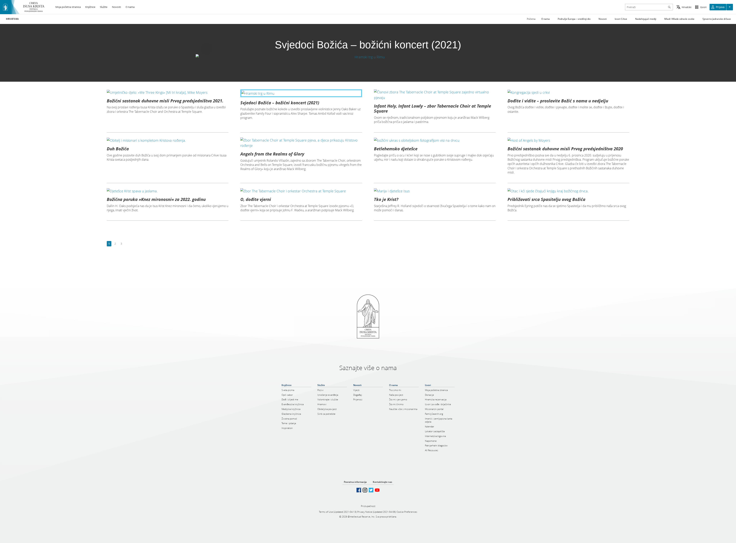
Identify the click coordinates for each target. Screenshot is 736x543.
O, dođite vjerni (255, 199)
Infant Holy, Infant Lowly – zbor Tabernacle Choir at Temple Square (432, 108)
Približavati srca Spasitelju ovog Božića (546, 199)
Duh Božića (118, 148)
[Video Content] (368, 57)
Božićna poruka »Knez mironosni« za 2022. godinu (156, 199)
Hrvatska (12, 19)
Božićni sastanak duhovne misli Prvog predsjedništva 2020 (565, 148)
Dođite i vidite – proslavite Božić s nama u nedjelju (558, 101)
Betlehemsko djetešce (395, 148)
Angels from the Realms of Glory (272, 154)
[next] (127, 244)
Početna (531, 19)
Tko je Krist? (386, 199)
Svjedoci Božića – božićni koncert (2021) (279, 102)
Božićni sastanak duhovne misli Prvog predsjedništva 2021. (165, 101)
